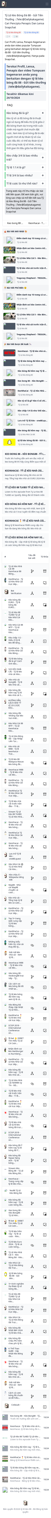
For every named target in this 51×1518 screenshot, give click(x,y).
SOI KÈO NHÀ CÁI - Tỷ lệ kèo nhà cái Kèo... (15, 671)
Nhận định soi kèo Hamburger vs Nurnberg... (15, 1051)
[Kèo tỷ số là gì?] (9, 402)
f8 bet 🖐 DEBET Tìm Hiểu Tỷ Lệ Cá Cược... (16, 1041)
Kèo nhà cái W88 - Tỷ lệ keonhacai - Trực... (14, 750)
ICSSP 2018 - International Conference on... (14, 1029)
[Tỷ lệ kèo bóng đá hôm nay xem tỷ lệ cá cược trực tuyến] (9, 362)
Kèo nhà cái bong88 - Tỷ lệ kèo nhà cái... (15, 682)
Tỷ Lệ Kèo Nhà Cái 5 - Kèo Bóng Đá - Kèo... (16, 1255)
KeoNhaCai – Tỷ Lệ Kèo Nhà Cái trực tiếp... (15, 911)
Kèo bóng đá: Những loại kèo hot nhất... (16, 716)
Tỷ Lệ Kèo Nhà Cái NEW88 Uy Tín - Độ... (15, 1083)
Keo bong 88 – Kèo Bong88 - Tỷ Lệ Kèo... (15, 1213)
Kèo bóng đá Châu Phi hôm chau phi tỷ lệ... (15, 1341)
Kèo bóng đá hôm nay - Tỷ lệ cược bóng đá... (15, 1202)
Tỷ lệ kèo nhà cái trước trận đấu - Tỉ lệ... (15, 804)
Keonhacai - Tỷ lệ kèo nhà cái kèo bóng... (16, 825)
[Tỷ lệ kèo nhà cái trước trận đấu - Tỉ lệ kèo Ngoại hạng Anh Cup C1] (9, 269)
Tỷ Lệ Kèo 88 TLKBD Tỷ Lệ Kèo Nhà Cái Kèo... (14, 616)
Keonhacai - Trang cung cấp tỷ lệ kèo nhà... (15, 1181)
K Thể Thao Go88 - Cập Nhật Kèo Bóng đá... (15, 1352)
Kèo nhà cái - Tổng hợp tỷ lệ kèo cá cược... (15, 900)
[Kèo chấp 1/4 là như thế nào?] (9, 412)
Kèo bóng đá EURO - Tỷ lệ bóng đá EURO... (14, 603)
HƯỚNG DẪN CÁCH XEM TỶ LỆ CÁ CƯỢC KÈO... (14, 704)
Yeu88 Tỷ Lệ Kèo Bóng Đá (15, 1191)
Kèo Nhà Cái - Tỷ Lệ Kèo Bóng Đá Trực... (16, 1265)
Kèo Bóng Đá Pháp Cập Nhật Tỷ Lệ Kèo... (16, 1007)
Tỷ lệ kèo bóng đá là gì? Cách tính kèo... (15, 661)
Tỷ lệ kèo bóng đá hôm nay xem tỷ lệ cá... (15, 997)
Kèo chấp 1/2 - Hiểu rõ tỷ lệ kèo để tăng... (15, 640)
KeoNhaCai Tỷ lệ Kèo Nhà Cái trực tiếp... (16, 793)
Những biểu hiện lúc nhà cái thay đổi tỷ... (16, 944)
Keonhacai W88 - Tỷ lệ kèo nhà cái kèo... (16, 772)
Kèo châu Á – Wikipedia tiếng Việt (16, 877)
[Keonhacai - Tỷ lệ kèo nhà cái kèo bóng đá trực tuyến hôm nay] (9, 352)
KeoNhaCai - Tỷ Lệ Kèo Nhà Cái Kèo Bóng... (15, 650)
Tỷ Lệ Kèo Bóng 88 (25, 355)
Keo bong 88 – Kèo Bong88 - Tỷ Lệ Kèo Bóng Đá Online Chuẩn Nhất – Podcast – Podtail (15, 223)
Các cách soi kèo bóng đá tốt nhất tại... (16, 986)
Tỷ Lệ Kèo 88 (22, 242)
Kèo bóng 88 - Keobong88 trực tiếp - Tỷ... (16, 976)
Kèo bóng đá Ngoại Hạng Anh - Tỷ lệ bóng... (14, 1159)
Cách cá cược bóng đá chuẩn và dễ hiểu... (15, 1395)
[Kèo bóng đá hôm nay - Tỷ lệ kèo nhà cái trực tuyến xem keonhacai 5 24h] (9, 432)
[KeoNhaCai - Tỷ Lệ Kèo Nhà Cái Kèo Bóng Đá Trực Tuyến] (9, 392)
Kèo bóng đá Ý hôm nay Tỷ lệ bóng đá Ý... (15, 1148)
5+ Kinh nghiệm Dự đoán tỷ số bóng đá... (16, 1286)
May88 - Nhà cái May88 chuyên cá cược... (14, 888)
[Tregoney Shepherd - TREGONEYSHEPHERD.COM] (9, 279)
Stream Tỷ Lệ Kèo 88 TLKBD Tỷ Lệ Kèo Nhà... (16, 814)
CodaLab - (16, 1404)
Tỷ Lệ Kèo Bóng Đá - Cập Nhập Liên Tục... (16, 739)
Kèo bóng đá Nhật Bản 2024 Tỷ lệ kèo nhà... (15, 1330)
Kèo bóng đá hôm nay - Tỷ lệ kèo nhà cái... (15, 1072)
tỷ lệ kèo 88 (26, 1509)
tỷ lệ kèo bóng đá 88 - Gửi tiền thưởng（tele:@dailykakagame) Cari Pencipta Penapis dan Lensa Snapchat (25, 204)
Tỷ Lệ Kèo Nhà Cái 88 (26, 434)
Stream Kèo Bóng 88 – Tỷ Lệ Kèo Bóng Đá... (15, 1171)
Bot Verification (16, 592)
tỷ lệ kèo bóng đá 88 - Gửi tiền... (15, 1276)
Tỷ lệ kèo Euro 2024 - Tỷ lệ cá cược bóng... (15, 1244)
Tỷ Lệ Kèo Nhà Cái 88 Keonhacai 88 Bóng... (15, 570)
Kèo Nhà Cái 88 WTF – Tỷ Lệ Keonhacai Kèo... (15, 628)
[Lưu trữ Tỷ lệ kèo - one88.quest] (9, 422)
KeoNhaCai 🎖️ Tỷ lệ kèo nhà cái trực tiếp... (15, 1018)
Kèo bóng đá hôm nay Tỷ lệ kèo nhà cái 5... (15, 692)
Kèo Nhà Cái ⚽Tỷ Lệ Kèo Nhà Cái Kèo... (16, 867)
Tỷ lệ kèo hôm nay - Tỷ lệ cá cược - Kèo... (15, 1234)
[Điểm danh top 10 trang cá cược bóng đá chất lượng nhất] (9, 240)
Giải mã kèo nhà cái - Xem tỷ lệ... (15, 955)
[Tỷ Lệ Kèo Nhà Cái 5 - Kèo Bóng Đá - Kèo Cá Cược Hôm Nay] (9, 259)
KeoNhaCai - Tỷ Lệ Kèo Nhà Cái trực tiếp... (15, 581)
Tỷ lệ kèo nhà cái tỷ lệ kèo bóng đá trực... (16, 1125)
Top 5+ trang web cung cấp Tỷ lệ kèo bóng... (15, 922)
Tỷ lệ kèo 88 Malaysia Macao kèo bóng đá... (16, 762)
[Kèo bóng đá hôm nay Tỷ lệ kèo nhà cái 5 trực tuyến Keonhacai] (9, 372)
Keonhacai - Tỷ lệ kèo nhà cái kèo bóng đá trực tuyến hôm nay (36, 223)
